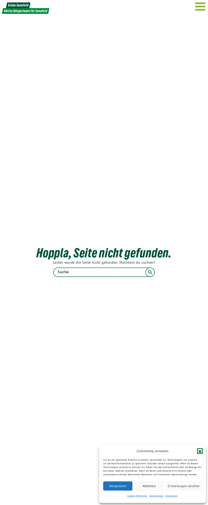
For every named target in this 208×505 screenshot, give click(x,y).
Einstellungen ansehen (184, 486)
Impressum (171, 495)
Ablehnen (149, 486)
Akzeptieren (117, 486)
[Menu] (200, 6)
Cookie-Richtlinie (137, 495)
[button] (200, 451)
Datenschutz (156, 495)
